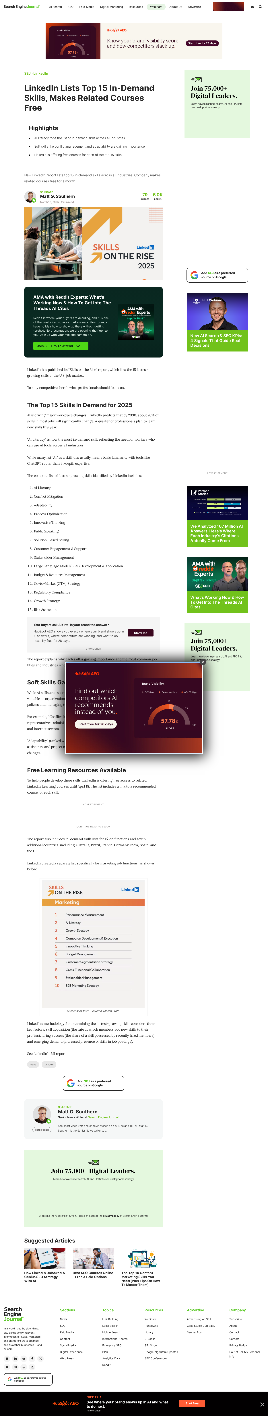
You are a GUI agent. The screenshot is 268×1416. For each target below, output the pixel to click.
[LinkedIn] (15, 1359)
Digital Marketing (111, 7)
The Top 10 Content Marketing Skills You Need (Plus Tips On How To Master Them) (140, 1279)
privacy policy (111, 1215)
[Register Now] (217, 311)
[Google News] (7, 1359)
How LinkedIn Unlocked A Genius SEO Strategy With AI (44, 1277)
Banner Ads (194, 1332)
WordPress (67, 1358)
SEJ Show (151, 1345)
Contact (234, 1332)
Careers (234, 1339)
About (233, 1325)
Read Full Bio (42, 1129)
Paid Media (86, 7)
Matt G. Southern (57, 196)
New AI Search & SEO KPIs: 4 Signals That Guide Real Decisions (216, 340)
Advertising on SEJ (199, 1319)
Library (149, 1332)
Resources (136, 7)
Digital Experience (71, 1352)
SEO (70, 7)
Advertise (194, 7)
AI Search (55, 7)
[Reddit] (23, 1367)
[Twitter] (40, 1359)
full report (58, 1053)
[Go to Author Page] (30, 197)
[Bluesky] (7, 1367)
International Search (115, 1339)
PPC (105, 1352)
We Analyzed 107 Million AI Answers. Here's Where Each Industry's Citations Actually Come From (216, 533)
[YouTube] (23, 1359)
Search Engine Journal (103, 1117)
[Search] (260, 7)
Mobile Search (111, 1332)
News (33, 1064)
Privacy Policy (238, 1345)
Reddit (106, 1365)
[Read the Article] (45, 1258)
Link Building (110, 1319)
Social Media (68, 1345)
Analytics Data (111, 1358)
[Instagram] (15, 1367)
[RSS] (32, 1367)
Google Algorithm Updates (161, 1352)
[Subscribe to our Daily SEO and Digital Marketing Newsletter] (252, 7)
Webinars (156, 7)
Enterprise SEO (111, 1345)
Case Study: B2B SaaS (201, 1325)
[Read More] (217, 503)
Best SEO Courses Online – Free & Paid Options (93, 1275)
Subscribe (235, 1319)
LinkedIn (49, 1064)
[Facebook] (32, 1359)
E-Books (150, 1339)
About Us (175, 7)
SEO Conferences (156, 1358)
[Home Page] (22, 7)
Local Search (110, 1325)
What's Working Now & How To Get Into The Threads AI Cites (217, 602)
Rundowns (151, 1325)
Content (65, 1339)
